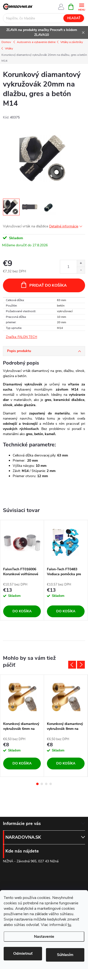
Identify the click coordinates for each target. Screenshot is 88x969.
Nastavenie (44, 936)
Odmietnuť (23, 953)
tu (69, 924)
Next (81, 665)
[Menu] (81, 6)
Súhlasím (65, 954)
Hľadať (73, 18)
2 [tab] (42, 784)
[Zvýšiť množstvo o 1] (81, 263)
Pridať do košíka (48, 285)
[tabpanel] (22, 570)
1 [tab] (37, 784)
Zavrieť (36, 337)
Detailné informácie (63, 226)
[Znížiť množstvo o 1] (81, 270)
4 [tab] (50, 784)
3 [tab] (46, 784)
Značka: (21, 337)
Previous (72, 665)
